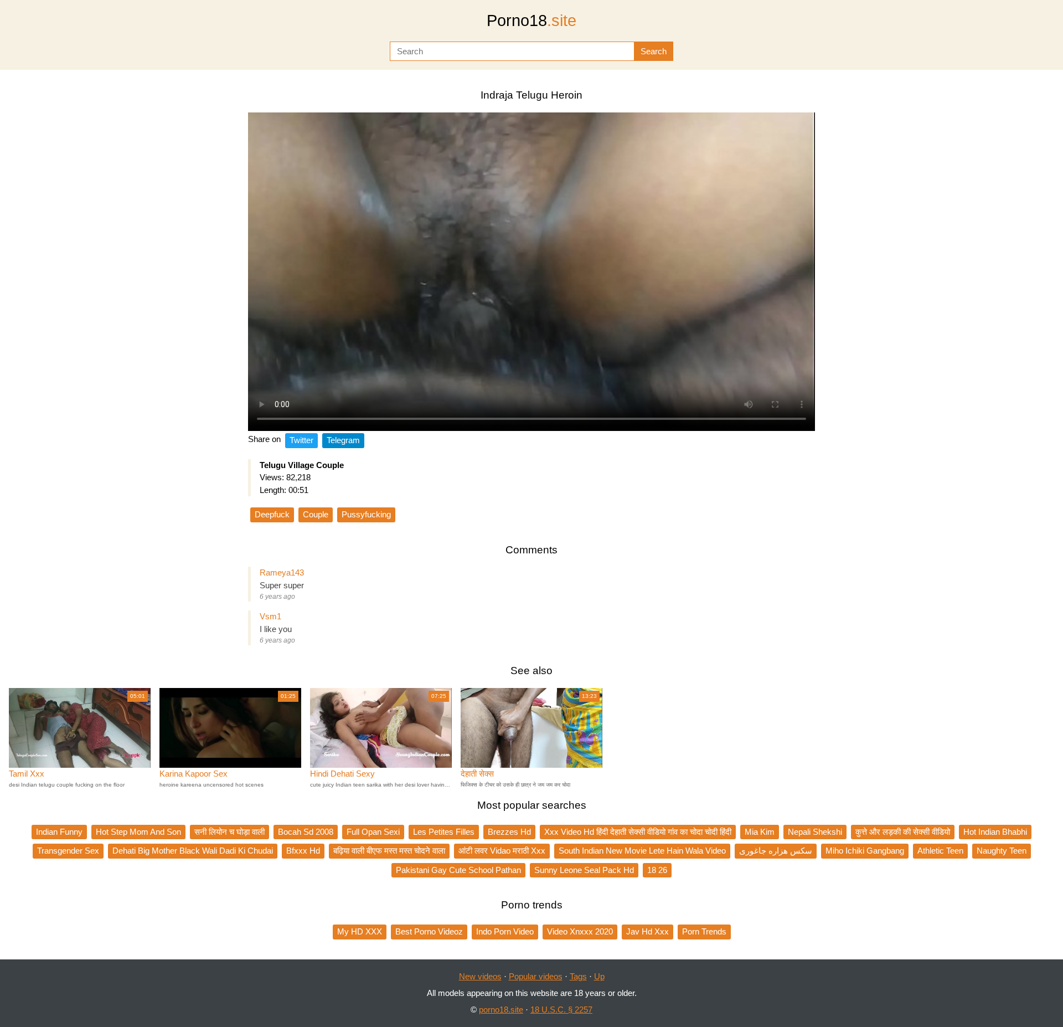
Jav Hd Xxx (647, 931)
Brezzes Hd (509, 831)
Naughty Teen (1001, 850)
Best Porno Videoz (429, 931)
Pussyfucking (366, 514)
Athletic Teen (940, 850)
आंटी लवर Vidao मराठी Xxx (501, 850)
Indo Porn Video (505, 931)
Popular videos (536, 976)
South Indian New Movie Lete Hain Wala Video (642, 850)
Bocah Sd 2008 (305, 831)
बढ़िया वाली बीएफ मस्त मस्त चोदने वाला (389, 850)
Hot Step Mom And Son (138, 831)
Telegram (343, 440)
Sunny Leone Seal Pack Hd (584, 870)
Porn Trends (704, 931)
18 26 (657, 870)
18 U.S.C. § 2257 (561, 1009)
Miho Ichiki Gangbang (864, 850)
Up (599, 976)
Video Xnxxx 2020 (580, 931)
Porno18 (531, 20)
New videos (480, 976)
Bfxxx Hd (303, 850)
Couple (315, 514)
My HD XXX (359, 931)
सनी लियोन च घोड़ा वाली (229, 831)
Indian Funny (59, 831)
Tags (578, 976)
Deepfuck (272, 514)
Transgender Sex (68, 850)
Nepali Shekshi (815, 831)
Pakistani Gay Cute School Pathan (458, 870)
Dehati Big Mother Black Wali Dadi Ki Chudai (192, 850)
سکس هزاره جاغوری (775, 850)
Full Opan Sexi (373, 831)
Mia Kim (760, 831)
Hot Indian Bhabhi (995, 831)
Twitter (301, 440)
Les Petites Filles (443, 831)
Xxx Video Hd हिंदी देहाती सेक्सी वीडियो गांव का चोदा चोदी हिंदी (637, 831)
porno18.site (501, 1009)
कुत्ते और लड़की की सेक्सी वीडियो (902, 831)
